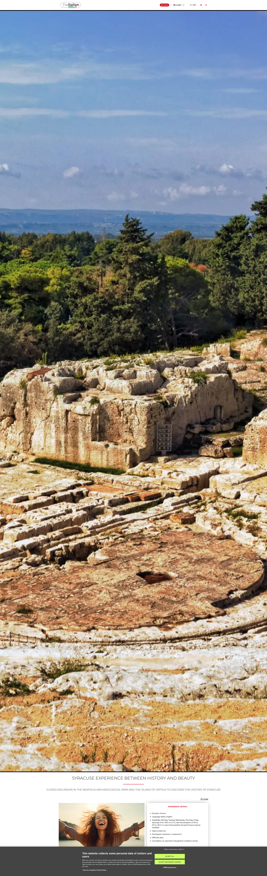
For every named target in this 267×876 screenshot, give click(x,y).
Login (194, 5)
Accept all (169, 856)
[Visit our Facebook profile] (201, 5)
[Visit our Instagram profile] (206, 5)
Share (205, 799)
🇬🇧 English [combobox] (177, 5)
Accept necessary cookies (170, 862)
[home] (70, 5)
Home (166, 5)
